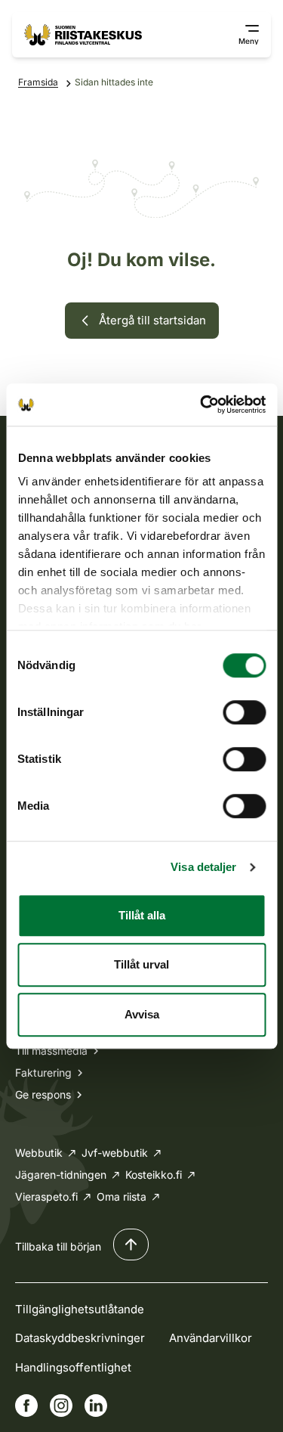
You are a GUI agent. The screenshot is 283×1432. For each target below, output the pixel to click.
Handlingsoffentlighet (73, 1367)
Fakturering (43, 1072)
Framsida (38, 82)
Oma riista (121, 1196)
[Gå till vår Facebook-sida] (26, 1405)
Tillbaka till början (58, 1246)
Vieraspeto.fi (46, 1196)
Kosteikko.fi (153, 1174)
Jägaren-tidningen (60, 1174)
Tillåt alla (141, 915)
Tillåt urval (141, 964)
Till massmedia (51, 1050)
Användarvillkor (210, 1338)
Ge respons (43, 1094)
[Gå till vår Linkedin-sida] (96, 1405)
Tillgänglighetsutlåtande (79, 1309)
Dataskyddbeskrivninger (80, 1338)
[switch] (244, 712)
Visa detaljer (203, 866)
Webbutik (39, 1152)
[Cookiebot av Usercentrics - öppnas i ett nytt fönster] (201, 404)
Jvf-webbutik (115, 1152)
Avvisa (142, 1014)
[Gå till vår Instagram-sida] (61, 1405)
